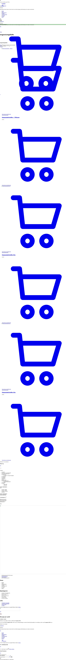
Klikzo (20, 607)
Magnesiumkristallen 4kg (8, 392)
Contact (3, 16)
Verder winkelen (11, 649)
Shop (3, 11)
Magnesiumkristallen (5, 252)
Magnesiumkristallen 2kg (8, 255)
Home (3, 632)
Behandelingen (4, 12)
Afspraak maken (4, 14)
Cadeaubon (3, 3)
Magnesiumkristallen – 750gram (10, 117)
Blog (2, 17)
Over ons (3, 15)
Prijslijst (3, 13)
